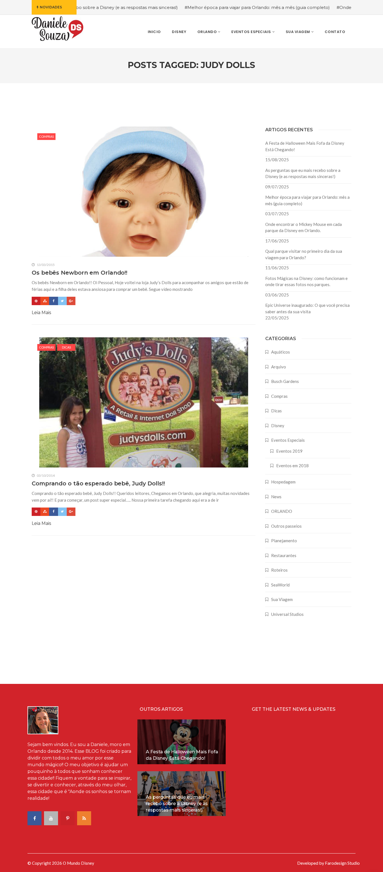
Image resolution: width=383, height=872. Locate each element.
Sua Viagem (282, 599)
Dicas (66, 347)
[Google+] (71, 301)
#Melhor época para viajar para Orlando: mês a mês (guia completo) (233, 7)
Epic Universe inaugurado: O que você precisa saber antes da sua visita (307, 308)
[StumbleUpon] (44, 301)
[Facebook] (53, 301)
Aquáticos (280, 351)
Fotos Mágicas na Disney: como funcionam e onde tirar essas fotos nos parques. (306, 281)
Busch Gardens (285, 381)
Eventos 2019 (289, 450)
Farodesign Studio (342, 863)
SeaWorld (280, 584)
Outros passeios (286, 526)
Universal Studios (287, 614)
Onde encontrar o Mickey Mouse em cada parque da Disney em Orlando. (303, 227)
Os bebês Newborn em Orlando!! (79, 272)
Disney (277, 425)
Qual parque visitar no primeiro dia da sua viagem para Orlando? (303, 254)
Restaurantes (283, 555)
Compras (46, 136)
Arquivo (278, 366)
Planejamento (284, 540)
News (276, 496)
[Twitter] (62, 301)
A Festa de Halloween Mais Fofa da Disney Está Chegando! (304, 146)
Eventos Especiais (288, 440)
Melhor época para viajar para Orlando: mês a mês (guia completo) (307, 200)
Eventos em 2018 (292, 465)
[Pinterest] (36, 301)
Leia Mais (41, 312)
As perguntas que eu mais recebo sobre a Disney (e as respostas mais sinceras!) (302, 173)
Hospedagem (283, 481)
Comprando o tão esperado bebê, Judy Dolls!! (98, 483)
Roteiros (279, 569)
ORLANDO (281, 511)
